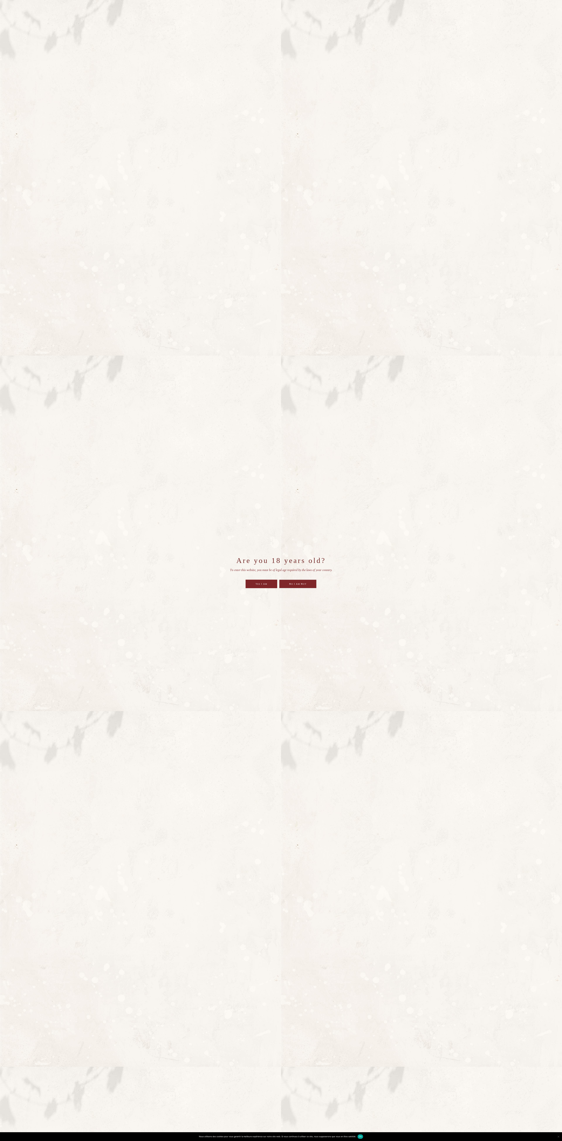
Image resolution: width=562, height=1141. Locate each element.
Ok (360, 1136)
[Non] (558, 1136)
